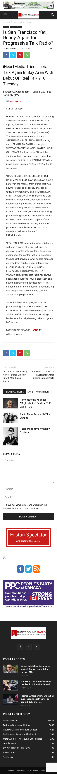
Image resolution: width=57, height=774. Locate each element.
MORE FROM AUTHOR (38, 392)
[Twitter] (13, 55)
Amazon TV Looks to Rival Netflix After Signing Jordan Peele (43, 374)
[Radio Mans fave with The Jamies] (10, 418)
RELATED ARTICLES (14, 392)
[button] (5, 15)
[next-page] (10, 443)
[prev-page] (5, 443)
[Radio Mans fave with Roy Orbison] (10, 437)
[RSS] (29, 647)
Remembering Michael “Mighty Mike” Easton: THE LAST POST (35, 403)
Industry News (25, 22)
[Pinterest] (20, 55)
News (13, 22)
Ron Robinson (11, 48)
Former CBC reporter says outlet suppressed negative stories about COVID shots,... (37, 699)
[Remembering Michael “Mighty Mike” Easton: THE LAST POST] (10, 403)
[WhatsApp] (27, 55)
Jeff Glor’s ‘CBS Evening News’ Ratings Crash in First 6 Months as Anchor (15, 376)
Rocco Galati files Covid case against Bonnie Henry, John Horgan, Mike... (35, 669)
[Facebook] (6, 55)
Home (5, 22)
